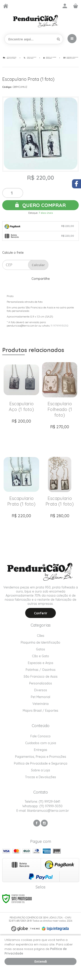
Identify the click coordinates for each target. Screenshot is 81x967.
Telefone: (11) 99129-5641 (42, 802)
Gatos (40, 649)
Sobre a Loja (40, 770)
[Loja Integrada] (55, 929)
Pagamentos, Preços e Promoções (40, 757)
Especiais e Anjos (40, 663)
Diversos (40, 690)
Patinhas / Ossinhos (41, 670)
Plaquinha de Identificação (40, 642)
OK (38, 265)
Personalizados (40, 683)
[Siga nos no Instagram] (44, 823)
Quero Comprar (43, 205)
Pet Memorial (40, 697)
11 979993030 (59, 325)
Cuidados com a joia (40, 743)
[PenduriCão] (36, 21)
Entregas (40, 750)
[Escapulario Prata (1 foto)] (21, 498)
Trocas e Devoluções (40, 777)
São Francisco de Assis (41, 676)
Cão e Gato (40, 656)
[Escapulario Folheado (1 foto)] (60, 404)
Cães (40, 636)
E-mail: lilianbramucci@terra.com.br (42, 811)
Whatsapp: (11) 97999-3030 (42, 806)
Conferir (40, 613)
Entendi (40, 961)
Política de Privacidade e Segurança (40, 763)
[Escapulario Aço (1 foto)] (21, 404)
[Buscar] (58, 39)
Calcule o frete (13, 253)
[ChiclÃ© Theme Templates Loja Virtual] (25, 928)
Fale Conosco (40, 736)
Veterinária (40, 704)
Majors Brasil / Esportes (40, 711)
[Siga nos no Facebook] (36, 823)
